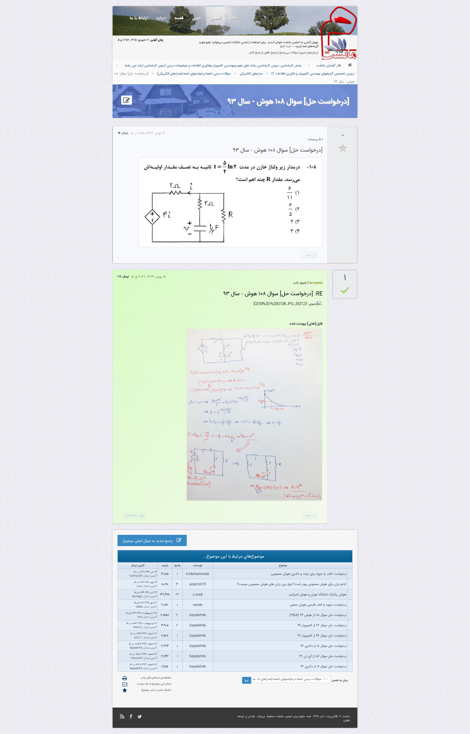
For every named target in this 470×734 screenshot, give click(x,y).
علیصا (139, 586)
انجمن (215, 18)
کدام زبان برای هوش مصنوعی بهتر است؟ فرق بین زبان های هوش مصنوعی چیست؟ (291, 584)
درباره (161, 18)
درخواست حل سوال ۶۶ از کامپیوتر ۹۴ (321, 625)
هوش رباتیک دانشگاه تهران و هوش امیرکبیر (317, 594)
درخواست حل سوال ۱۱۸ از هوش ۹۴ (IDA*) (318, 615)
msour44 (136, 658)
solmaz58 (135, 576)
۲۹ (177, 594)
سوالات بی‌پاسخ (288, 52)
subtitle (343, 148)
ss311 (138, 638)
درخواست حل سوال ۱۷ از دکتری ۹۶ (323, 666)
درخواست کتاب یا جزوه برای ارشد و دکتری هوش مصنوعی (308, 574)
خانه (233, 18)
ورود (297, 46)
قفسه (179, 18)
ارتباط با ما (139, 18)
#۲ (119, 277)
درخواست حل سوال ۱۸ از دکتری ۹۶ (323, 646)
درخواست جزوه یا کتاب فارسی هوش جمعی (318, 605)
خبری (196, 18)
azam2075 (197, 584)
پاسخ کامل (255, 52)
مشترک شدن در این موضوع (156, 690)
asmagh (137, 596)
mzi (139, 617)
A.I (321, 139)
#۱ (119, 133)
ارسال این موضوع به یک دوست (154, 684)
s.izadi (198, 594)
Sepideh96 (197, 615)
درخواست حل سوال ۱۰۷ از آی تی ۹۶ (322, 656)
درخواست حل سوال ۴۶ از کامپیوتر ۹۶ (321, 635)
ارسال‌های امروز (309, 52)
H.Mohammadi (197, 574)
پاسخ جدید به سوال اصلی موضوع (149, 541)
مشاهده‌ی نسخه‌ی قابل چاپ (156, 678)
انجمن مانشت (284, 716)
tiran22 (137, 627)
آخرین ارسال (150, 576)
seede (197, 605)
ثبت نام (286, 46)
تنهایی (346, 720)
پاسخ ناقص (270, 52)
